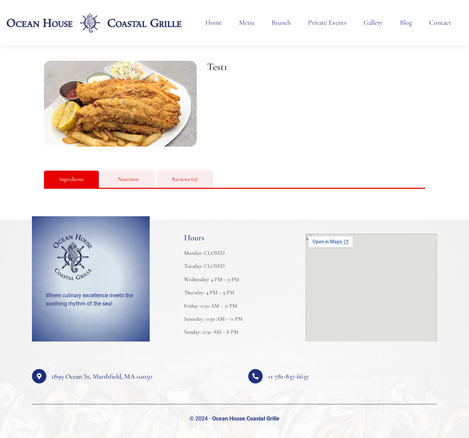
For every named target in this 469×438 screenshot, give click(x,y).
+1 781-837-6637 (288, 376)
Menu (246, 23)
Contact (440, 23)
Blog (406, 23)
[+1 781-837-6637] (255, 376)
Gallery (373, 23)
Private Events (327, 23)
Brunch (281, 23)
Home (213, 23)
